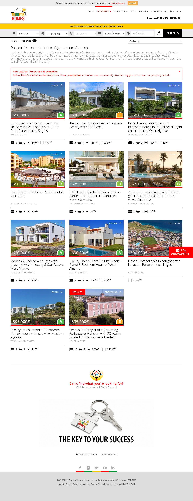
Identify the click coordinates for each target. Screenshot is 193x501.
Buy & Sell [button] (120, 11)
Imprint (61, 484)
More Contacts (110, 454)
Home (91, 11)
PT (126, 484)
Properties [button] (103, 11)
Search (172, 33)
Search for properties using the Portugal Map (96, 26)
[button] (171, 11)
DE (130, 484)
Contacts (156, 11)
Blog (133, 11)
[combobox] (155, 41)
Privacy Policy (72, 484)
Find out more (118, 3)
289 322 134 (88, 454)
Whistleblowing (104, 484)
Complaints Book (88, 484)
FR (134, 484)
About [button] (143, 11)
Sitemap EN (118, 484)
